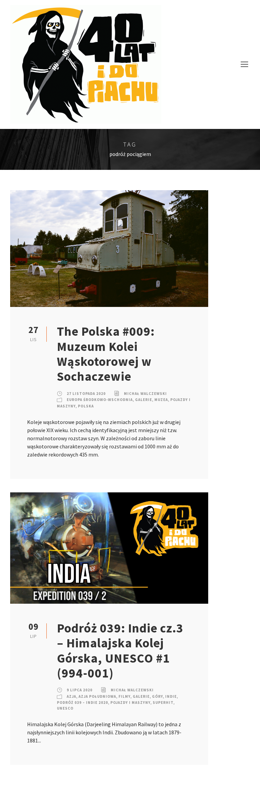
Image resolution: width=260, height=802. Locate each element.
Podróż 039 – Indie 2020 (82, 702)
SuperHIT (163, 702)
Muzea (161, 399)
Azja (71, 696)
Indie (171, 696)
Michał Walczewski (145, 393)
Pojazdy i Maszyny (130, 702)
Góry (157, 696)
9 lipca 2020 (79, 690)
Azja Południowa (97, 696)
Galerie (143, 399)
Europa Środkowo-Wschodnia (100, 399)
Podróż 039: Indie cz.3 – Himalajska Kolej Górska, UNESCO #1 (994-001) (120, 650)
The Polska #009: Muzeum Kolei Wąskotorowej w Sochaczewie (106, 354)
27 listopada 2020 (86, 393)
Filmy (124, 696)
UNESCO (65, 708)
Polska (86, 406)
